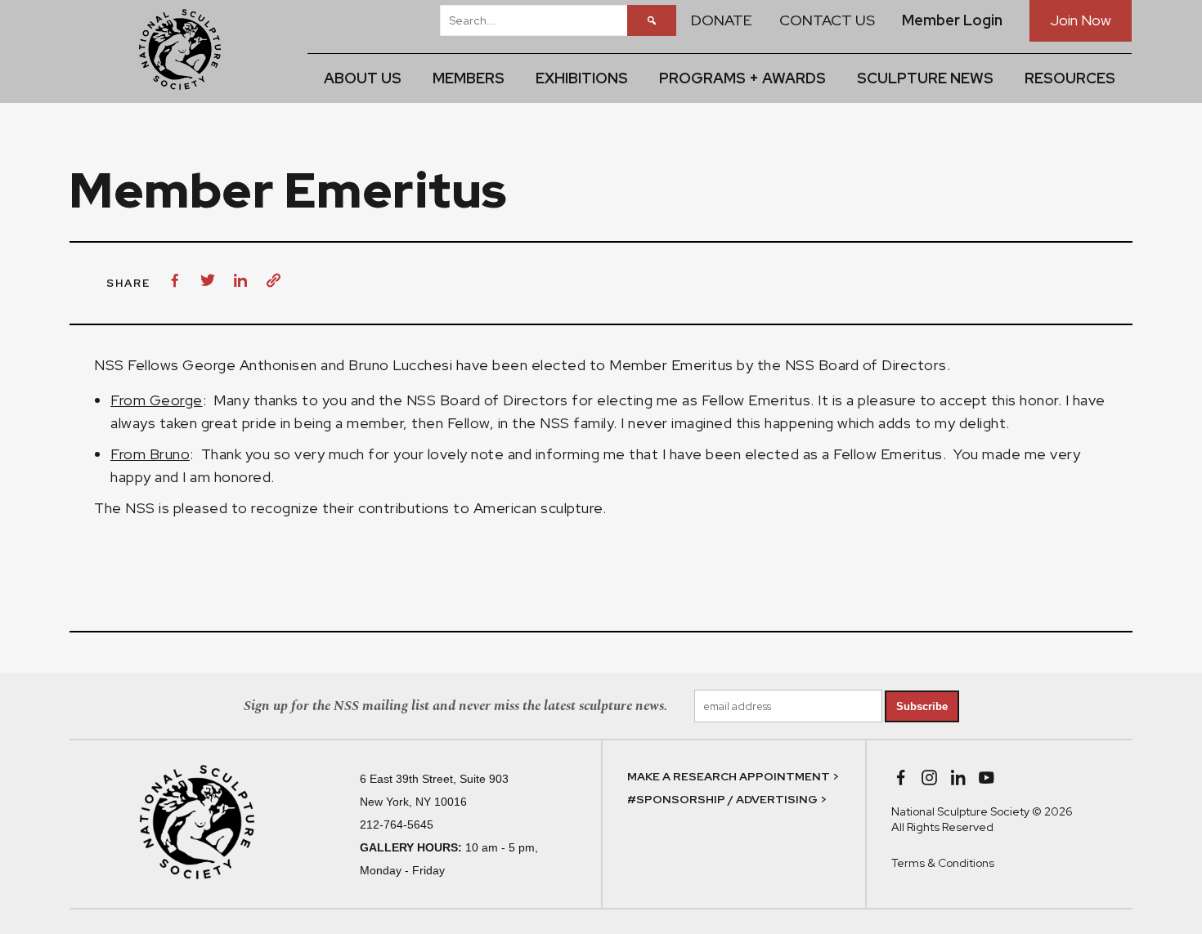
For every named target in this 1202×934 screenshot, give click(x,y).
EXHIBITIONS (582, 78)
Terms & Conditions (942, 863)
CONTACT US (827, 20)
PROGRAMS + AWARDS (742, 78)
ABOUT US (362, 78)
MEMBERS (469, 78)
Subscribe (922, 706)
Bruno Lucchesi (400, 364)
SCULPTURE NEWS (925, 78)
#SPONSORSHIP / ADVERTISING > (727, 799)
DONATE (721, 20)
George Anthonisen (249, 364)
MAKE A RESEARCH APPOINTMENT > (733, 776)
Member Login (952, 20)
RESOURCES (1070, 78)
